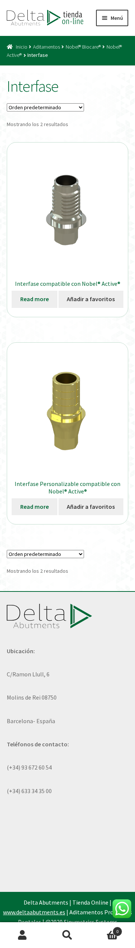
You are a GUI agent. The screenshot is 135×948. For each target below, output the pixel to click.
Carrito (104, 928)
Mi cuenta (22, 935)
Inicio (21, 46)
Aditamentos (46, 46)
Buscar (67, 935)
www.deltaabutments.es (34, 912)
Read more (34, 299)
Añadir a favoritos (91, 299)
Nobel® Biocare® (83, 46)
